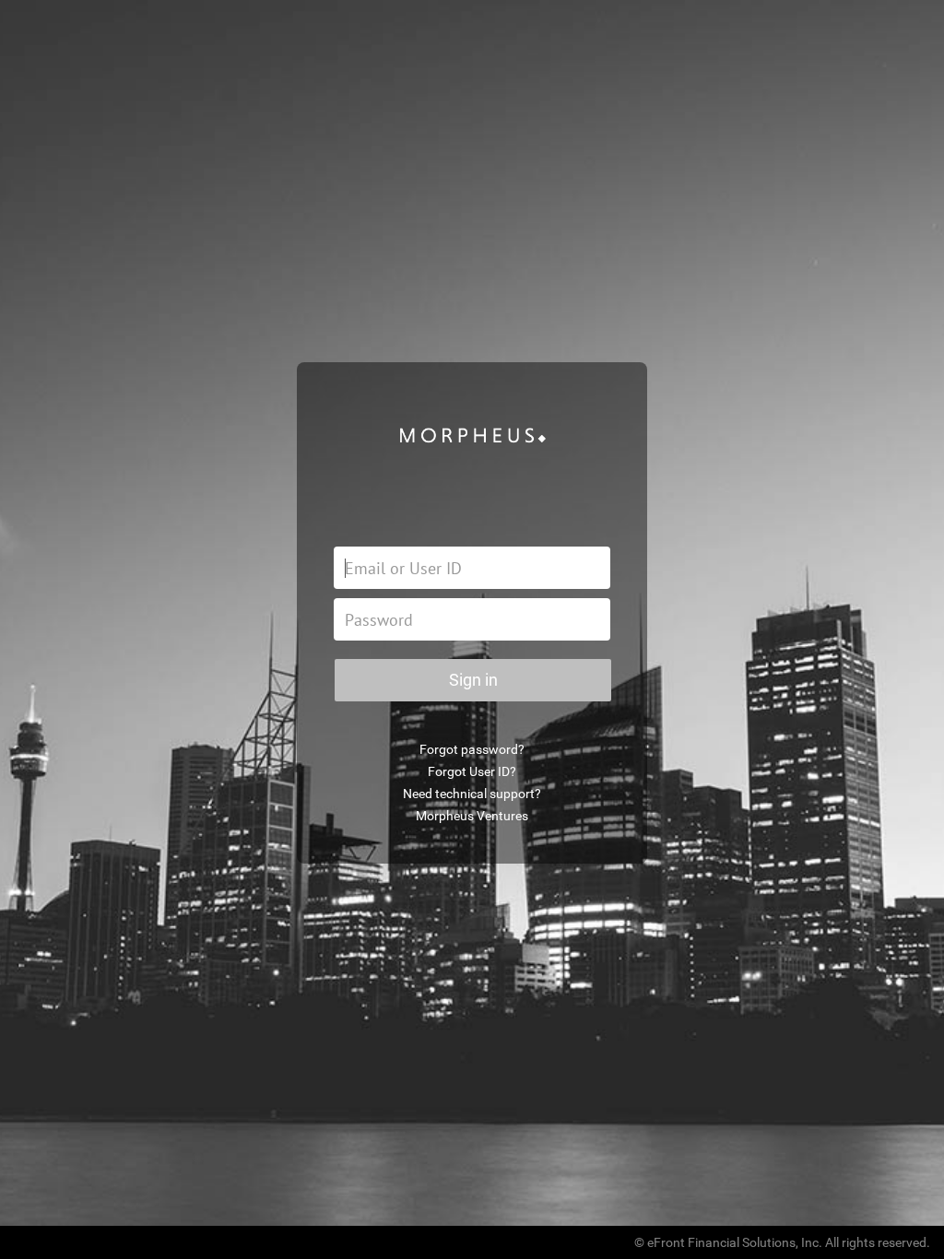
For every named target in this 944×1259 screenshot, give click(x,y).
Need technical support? (472, 793)
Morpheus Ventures (472, 815)
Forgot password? (472, 749)
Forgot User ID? (472, 771)
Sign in (473, 679)
